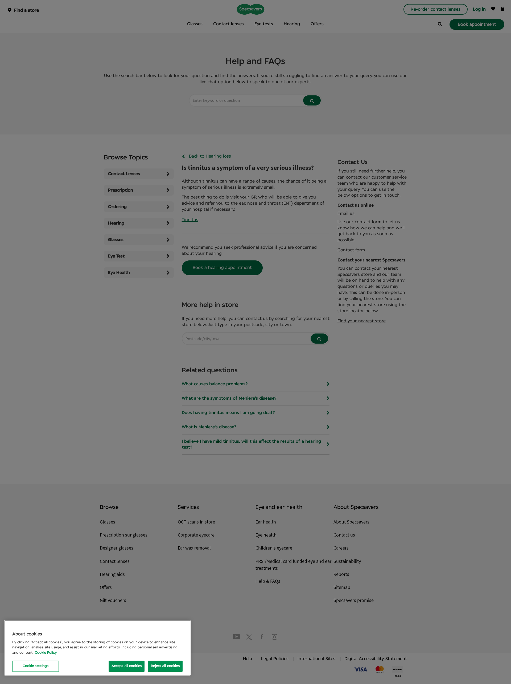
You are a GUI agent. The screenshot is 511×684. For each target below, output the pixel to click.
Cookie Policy (46, 653)
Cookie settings (36, 666)
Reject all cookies (165, 666)
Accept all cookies (127, 666)
